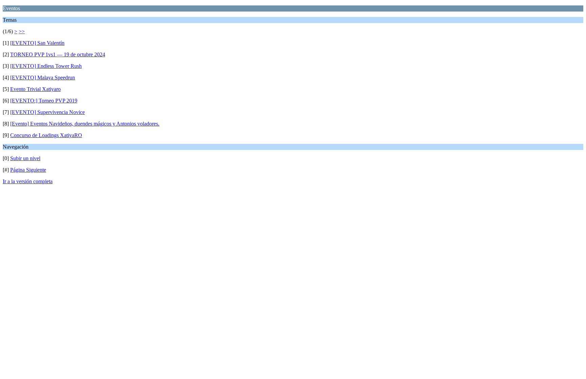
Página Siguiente (28, 170)
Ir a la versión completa (28, 181)
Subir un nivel (25, 158)
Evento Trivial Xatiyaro (35, 89)
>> (22, 31)
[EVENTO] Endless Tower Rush (46, 66)
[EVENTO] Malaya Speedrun (42, 77)
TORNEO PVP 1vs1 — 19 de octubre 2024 (57, 54)
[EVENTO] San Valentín (37, 43)
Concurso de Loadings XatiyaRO (46, 135)
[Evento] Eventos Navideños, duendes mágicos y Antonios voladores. (84, 124)
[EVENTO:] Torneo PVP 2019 (43, 100)
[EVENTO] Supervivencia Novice (47, 112)
